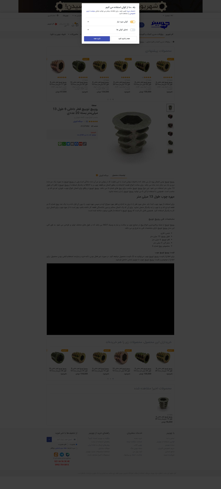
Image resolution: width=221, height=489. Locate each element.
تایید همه (97, 38)
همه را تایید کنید (124, 38)
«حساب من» (131, 11)
